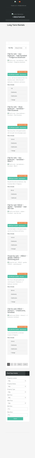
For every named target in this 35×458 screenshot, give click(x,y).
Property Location (12, 378)
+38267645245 (19, 17)
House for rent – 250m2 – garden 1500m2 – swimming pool (17, 257)
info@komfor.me (22, 5)
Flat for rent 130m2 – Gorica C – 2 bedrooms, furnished (16, 310)
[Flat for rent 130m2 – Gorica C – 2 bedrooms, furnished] (17, 321)
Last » (25, 364)
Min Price (9, 395)
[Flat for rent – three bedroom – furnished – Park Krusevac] (17, 119)
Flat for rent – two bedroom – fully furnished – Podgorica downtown (17, 55)
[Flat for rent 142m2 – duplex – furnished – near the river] (17, 217)
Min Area (9, 406)
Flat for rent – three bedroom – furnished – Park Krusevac (16, 108)
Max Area (10, 412)
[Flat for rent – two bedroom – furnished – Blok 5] (17, 170)
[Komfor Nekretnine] (17, 14)
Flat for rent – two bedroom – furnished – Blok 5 (16, 159)
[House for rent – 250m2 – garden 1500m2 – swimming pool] (17, 268)
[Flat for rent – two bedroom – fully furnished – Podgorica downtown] (17, 66)
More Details (11, 84)
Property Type (11, 389)
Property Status (11, 383)
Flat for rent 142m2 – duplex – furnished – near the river (17, 206)
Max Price (10, 400)
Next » (19, 364)
